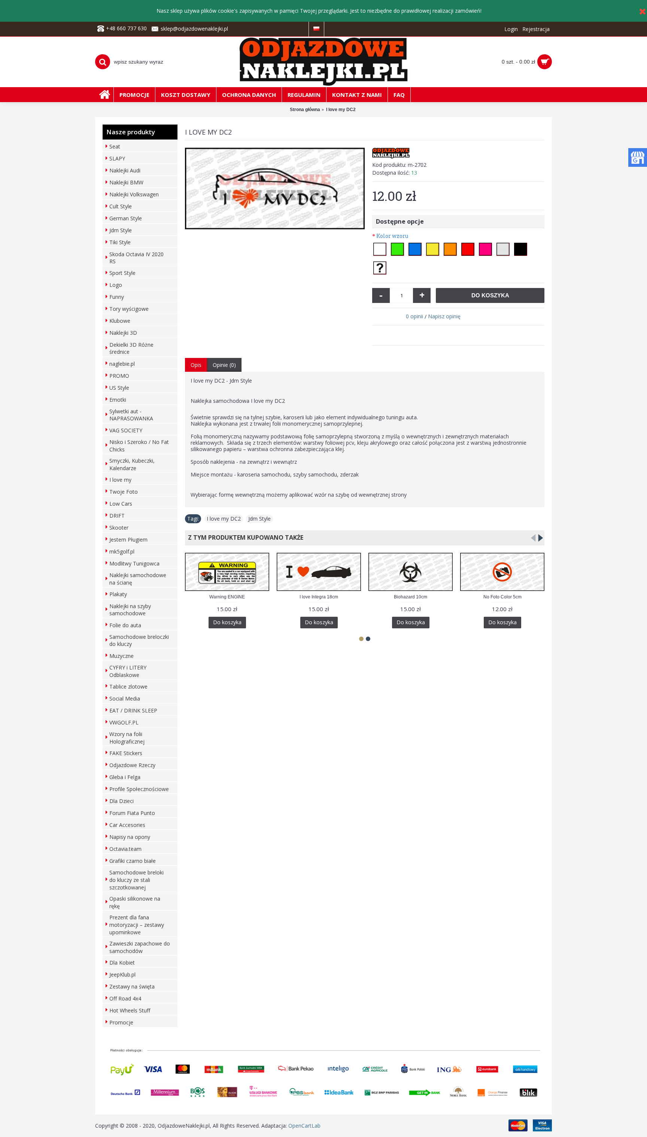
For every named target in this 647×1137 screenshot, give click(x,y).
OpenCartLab (304, 1125)
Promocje (121, 1022)
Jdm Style (259, 518)
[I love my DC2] (275, 188)
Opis (196, 364)
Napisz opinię (444, 316)
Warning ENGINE (227, 597)
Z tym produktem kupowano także (244, 537)
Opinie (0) (224, 364)
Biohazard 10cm (410, 597)
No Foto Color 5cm (502, 597)
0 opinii (414, 316)
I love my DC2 (224, 518)
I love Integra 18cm (319, 597)
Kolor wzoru (392, 235)
